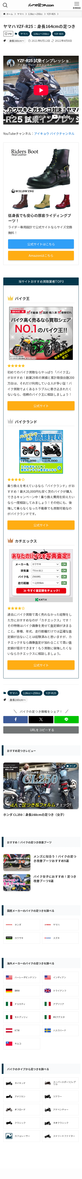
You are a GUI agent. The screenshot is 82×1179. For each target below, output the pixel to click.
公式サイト (41, 405)
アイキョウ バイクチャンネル (54, 133)
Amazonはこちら (41, 255)
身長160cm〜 (16, 40)
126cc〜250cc (41, 33)
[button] (15, 719)
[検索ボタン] (5, 5)
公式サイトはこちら (41, 244)
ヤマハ (24, 33)
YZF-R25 (58, 33)
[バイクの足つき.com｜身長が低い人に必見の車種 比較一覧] (41, 5)
